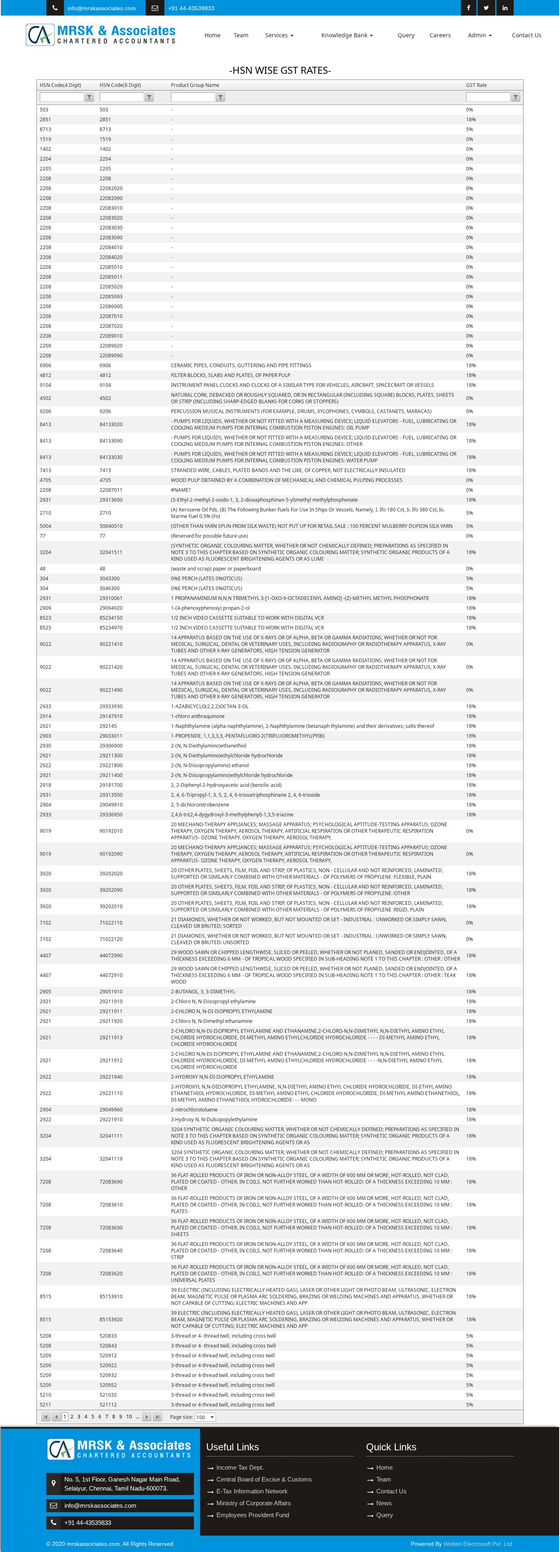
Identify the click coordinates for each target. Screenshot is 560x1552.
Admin (478, 35)
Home (213, 35)
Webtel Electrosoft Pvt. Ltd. (479, 1544)
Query (406, 35)
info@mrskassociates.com (102, 8)
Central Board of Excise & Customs (264, 1479)
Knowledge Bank (345, 35)
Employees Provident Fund (252, 1514)
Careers (440, 35)
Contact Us (527, 35)
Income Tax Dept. (240, 1467)
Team (241, 35)
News (384, 1503)
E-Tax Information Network (252, 1491)
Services (277, 35)
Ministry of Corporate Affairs (253, 1503)
